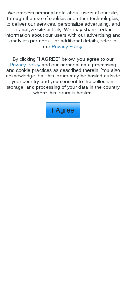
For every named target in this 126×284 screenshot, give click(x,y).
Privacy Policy (67, 46)
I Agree (63, 110)
